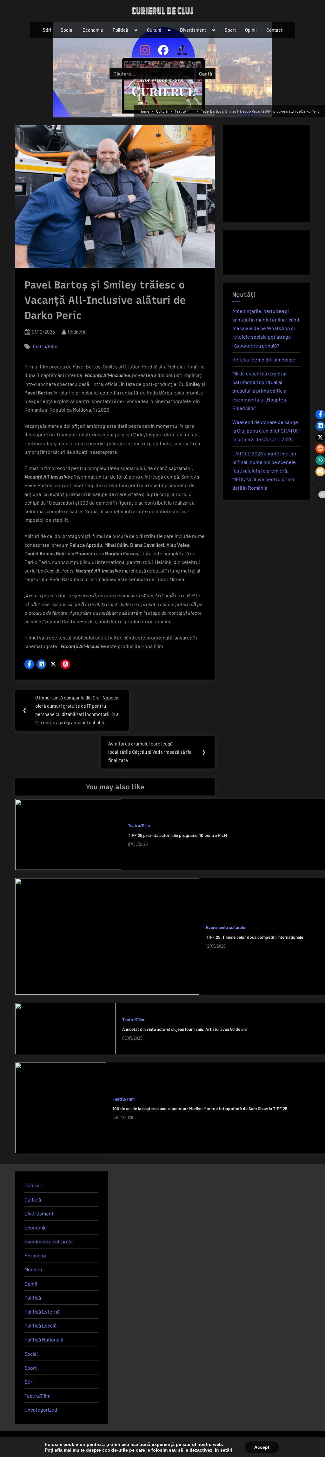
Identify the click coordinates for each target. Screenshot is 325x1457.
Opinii (251, 30)
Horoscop (35, 1255)
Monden (33, 1269)
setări (226, 1450)
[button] (29, 664)
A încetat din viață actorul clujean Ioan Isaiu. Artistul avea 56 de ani (184, 1029)
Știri (47, 30)
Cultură (154, 30)
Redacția (77, 331)
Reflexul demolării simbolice (263, 359)
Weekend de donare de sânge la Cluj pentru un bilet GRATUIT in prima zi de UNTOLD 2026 (266, 430)
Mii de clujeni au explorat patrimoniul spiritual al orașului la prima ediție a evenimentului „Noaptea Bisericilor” (259, 390)
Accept (261, 1447)
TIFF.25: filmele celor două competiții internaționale (254, 937)
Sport (230, 30)
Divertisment (193, 30)
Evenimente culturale (225, 927)
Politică (120, 30)
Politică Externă (42, 1311)
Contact (274, 30)
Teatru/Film (44, 346)
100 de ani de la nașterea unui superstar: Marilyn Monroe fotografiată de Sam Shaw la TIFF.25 (200, 1108)
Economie (93, 30)
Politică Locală (40, 1325)
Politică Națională (43, 1339)
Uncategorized (40, 1410)
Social (67, 30)
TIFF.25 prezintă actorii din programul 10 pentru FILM (177, 835)
